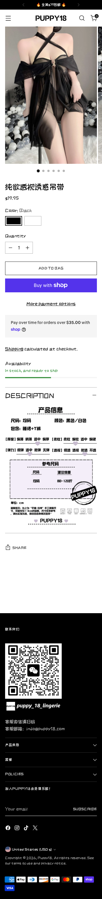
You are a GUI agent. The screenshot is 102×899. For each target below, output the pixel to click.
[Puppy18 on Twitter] (35, 828)
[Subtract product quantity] (10, 247)
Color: (18, 210)
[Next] (78, 5)
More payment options (51, 303)
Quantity (15, 236)
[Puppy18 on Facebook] (8, 828)
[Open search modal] (82, 18)
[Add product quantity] (27, 247)
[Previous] (23, 5)
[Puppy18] (51, 18)
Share (19, 548)
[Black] (13, 221)
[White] (32, 221)
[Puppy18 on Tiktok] (26, 828)
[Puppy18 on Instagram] (17, 828)
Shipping (14, 349)
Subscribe (85, 809)
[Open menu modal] (8, 18)
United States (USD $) (32, 849)
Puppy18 (45, 858)
